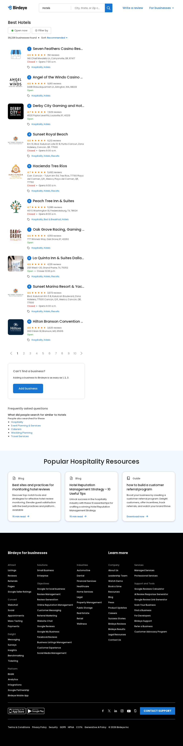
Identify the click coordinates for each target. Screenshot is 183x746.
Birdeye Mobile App (18, 695)
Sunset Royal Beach (50, 134)
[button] (81, 353)
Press (111, 602)
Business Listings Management (54, 642)
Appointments (16, 615)
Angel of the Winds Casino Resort (59, 77)
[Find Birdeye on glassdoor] (135, 711)
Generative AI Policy (95, 727)
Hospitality (37, 67)
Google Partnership (18, 690)
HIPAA (71, 727)
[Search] (108, 8)
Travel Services (20, 436)
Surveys (12, 644)
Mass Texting (15, 620)
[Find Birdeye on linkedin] (115, 711)
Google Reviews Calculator (149, 588)
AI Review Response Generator (151, 594)
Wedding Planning (21, 432)
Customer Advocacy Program (150, 631)
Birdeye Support (143, 620)
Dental (80, 575)
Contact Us (114, 639)
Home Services (85, 591)
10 (75, 353)
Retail (80, 618)
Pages (11, 586)
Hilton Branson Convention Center (59, 321)
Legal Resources (117, 634)
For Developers (142, 615)
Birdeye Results (116, 629)
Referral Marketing (47, 615)
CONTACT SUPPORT (157, 711)
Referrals (13, 581)
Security (53, 727)
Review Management (49, 594)
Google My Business (48, 631)
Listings (12, 570)
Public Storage (85, 607)
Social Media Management (51, 653)
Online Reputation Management (55, 604)
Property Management (89, 602)
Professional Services (146, 575)
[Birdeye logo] (18, 8)
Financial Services (86, 581)
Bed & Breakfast (52, 219)
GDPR (63, 727)
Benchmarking (16, 655)
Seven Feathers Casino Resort (59, 49)
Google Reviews (46, 626)
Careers (112, 613)
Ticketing (13, 660)
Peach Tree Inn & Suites (53, 201)
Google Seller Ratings (19, 591)
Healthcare (83, 586)
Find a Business (142, 610)
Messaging (14, 639)
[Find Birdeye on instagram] (122, 711)
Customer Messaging (49, 610)
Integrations (15, 684)
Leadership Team (117, 575)
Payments (13, 626)
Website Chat (45, 620)
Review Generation (47, 599)
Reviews (12, 575)
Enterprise (42, 575)
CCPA (79, 727)
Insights (12, 650)
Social (11, 610)
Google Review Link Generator (150, 599)
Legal (80, 597)
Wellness (82, 623)
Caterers (16, 429)
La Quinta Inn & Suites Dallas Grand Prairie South (59, 258)
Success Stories (117, 618)
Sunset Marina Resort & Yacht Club (59, 286)
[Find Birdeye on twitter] (109, 711)
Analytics (13, 679)
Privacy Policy (39, 727)
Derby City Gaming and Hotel (59, 106)
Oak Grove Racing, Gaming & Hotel (59, 229)
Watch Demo (115, 581)
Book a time (115, 586)
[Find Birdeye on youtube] (129, 711)
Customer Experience (49, 647)
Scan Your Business (145, 604)
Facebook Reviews (47, 637)
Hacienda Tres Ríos (50, 166)
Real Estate (83, 613)
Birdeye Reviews (117, 623)
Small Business (45, 570)
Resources (114, 591)
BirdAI (11, 674)
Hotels (47, 67)
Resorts (55, 156)
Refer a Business (143, 626)
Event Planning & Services (26, 425)
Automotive (83, 570)
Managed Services (144, 570)
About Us (113, 570)
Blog (110, 597)
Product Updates (117, 607)
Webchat (13, 604)
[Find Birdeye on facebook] (103, 711)
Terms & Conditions (19, 727)
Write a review (133, 8)
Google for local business (51, 588)
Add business (28, 388)
